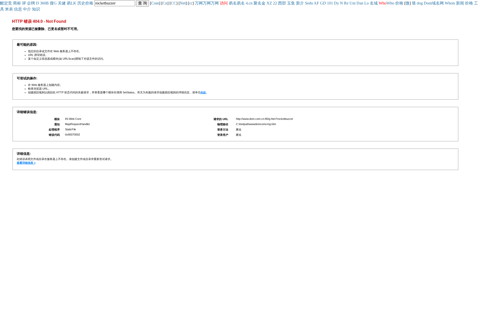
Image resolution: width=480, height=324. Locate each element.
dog (420, 3)
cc (190, 3)
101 (330, 3)
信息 (18, 9)
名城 (374, 3)
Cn (164, 3)
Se (307, 3)
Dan (359, 3)
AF (316, 3)
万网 (199, 3)
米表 (9, 9)
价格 (89, 3)
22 (275, 3)
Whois (450, 3)
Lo (366, 3)
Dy (336, 3)
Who (390, 3)
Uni (353, 3)
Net (183, 3)
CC (173, 3)
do (311, 3)
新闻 (460, 3)
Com (155, 3)
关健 (62, 3)
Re (346, 3)
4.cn (249, 3)
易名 (233, 3)
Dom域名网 (434, 3)
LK (73, 3)
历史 (81, 3)
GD (323, 3)
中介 (27, 9)
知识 (36, 9)
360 (43, 3)
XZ (269, 3)
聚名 (258, 3)
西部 (282, 3)
